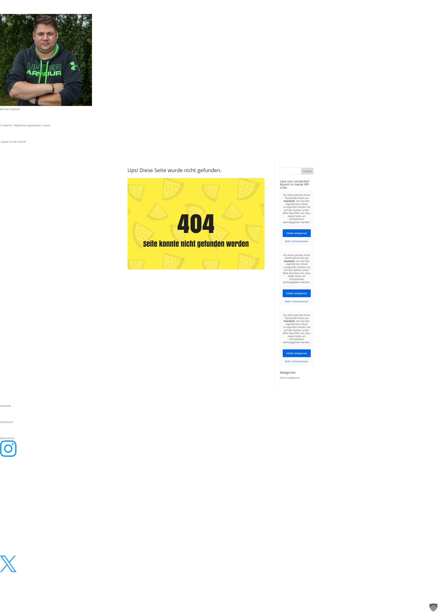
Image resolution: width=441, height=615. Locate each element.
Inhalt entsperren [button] (296, 233)
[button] (433, 607)
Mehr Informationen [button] (296, 241)
